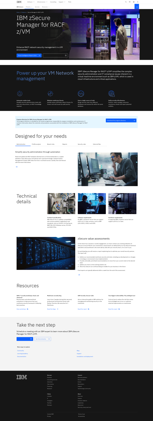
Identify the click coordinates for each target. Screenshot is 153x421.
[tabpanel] (76, 167)
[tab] (23, 144)
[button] (134, 2)
